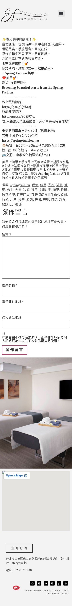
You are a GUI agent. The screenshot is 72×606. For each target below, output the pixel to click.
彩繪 (43, 190)
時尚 (5, 199)
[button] (61, 13)
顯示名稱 (9, 285)
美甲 (46, 199)
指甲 (56, 190)
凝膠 (59, 185)
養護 (18, 204)
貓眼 (62, 199)
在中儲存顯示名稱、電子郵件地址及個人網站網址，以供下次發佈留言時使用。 (34, 339)
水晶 (13, 199)
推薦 (64, 190)
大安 (18, 190)
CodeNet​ (64, 594)
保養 (35, 185)
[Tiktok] (59, 583)
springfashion (20, 185)
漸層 (21, 199)
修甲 (43, 185)
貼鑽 (5, 204)
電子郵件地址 (13, 301)
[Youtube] (46, 583)
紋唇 (29, 199)
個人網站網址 (11, 317)
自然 (54, 199)
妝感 (26, 190)
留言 (6, 234)
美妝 (38, 199)
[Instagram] (32, 583)
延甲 (34, 190)
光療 (51, 185)
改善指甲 (8, 195)
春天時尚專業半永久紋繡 (49, 195)
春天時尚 (23, 195)
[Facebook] (39, 583)
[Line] (52, 583)
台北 (10, 190)
